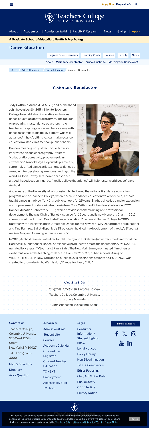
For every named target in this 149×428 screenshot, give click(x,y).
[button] (11, 4)
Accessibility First (55, 382)
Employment (52, 377)
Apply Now (108, 4)
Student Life (51, 334)
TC (15, 70)
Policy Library (86, 354)
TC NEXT (49, 371)
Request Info (123, 4)
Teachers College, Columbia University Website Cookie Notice (87, 422)
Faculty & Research (85, 31)
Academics (31, 31)
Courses (48, 340)
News (108, 31)
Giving (121, 31)
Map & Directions (21, 364)
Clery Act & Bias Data (91, 376)
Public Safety (86, 382)
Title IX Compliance (90, 365)
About (13, 31)
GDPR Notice (86, 387)
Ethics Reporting (88, 370)
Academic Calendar (56, 345)
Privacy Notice (87, 393)
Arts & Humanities (31, 70)
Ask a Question (19, 375)
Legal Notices (86, 348)
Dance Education (26, 48)
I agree (134, 418)
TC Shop (49, 388)
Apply (136, 31)
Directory (15, 369)
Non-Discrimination (90, 359)
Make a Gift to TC (127, 323)
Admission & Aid (56, 31)
